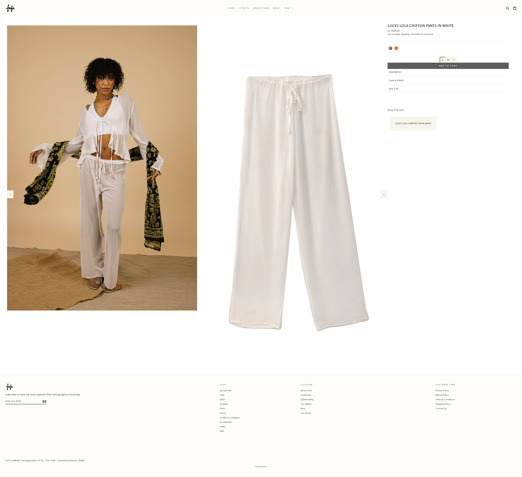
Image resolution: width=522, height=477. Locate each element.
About (277, 8)
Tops (222, 395)
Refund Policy (442, 395)
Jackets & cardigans (230, 417)
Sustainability (307, 399)
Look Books (306, 395)
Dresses (224, 404)
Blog (303, 408)
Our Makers (306, 404)
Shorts (223, 413)
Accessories (226, 422)
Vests (222, 426)
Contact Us (441, 408)
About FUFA (306, 390)
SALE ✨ (289, 8)
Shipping (405, 34)
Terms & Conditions (445, 399)
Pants (222, 408)
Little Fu (244, 8)
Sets (222, 431)
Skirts (222, 399)
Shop (232, 8)
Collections (261, 8)
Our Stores (306, 413)
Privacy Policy (442, 390)
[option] (197, 194)
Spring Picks (225, 390)
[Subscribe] (44, 401)
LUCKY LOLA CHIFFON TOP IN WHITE (413, 123)
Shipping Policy (443, 404)
